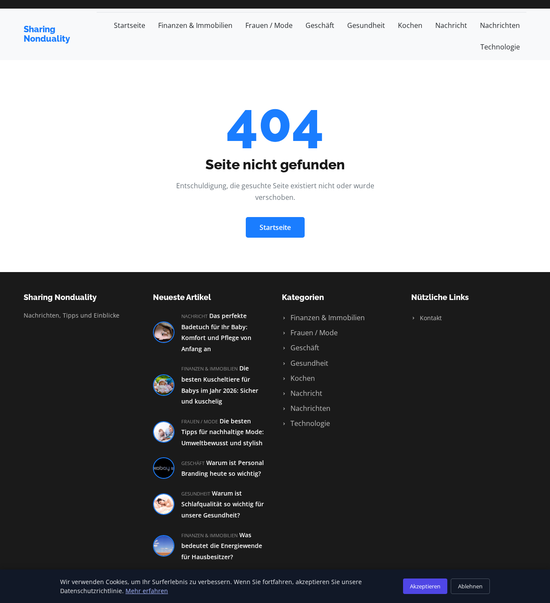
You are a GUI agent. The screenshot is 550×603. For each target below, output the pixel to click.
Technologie (500, 47)
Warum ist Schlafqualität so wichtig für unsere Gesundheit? (222, 504)
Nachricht (451, 25)
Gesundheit (366, 25)
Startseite (129, 25)
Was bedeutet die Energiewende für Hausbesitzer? (221, 546)
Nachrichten (500, 25)
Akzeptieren (425, 586)
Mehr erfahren (146, 591)
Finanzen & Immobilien (195, 25)
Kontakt (430, 318)
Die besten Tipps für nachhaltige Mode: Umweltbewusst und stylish (222, 432)
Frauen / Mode (269, 25)
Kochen (410, 25)
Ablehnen (470, 586)
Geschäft (320, 25)
